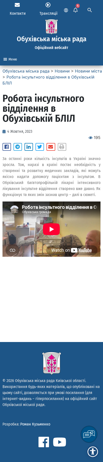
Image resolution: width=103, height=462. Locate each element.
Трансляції (49, 13)
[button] (6, 147)
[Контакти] (17, 5)
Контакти (18, 13)
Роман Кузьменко (35, 424)
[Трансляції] (48, 5)
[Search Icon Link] (89, 9)
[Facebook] (44, 442)
